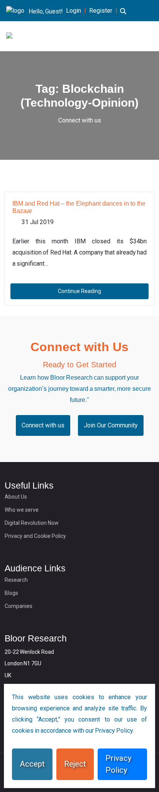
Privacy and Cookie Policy (35, 536)
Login (73, 10)
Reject (75, 764)
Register (100, 10)
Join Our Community (111, 425)
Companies (18, 606)
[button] (123, 15)
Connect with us (79, 120)
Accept (32, 764)
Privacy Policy (118, 764)
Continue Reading (79, 291)
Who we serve (22, 509)
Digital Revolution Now (32, 523)
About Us (16, 496)
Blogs (11, 593)
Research (16, 580)
